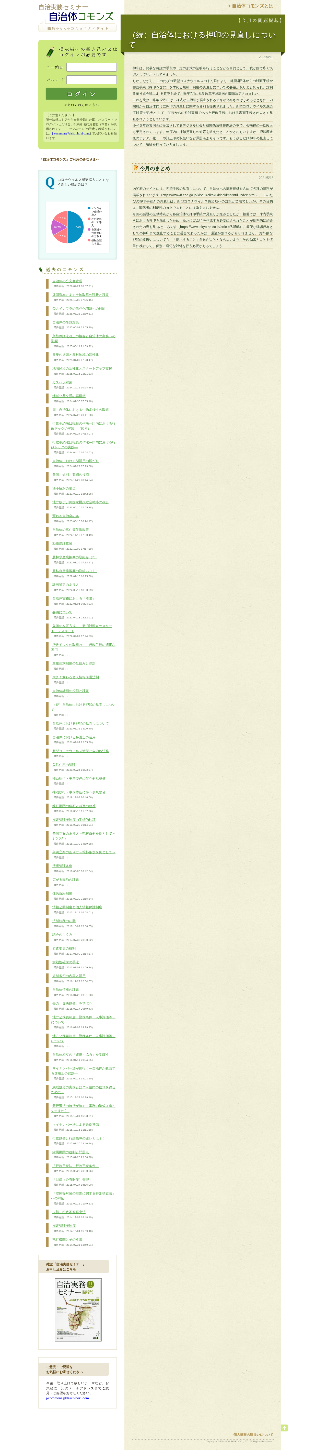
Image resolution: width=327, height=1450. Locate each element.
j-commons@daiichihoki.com (70, 133)
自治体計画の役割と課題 (70, 693)
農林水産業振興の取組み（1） (74, 573)
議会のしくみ (72, 937)
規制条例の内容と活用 (72, 978)
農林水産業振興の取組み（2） (74, 559)
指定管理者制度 (72, 1228)
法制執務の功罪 (72, 923)
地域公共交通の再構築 (72, 398)
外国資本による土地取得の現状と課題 (80, 297)
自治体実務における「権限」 (73, 601)
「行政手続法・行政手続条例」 (75, 1168)
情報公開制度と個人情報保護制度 (76, 909)
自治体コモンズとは (252, 5)
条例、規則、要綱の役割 (72, 477)
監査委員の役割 (72, 950)
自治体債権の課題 (72, 992)
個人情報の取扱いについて (253, 1435)
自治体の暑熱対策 (72, 324)
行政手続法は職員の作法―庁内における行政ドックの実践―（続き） (83, 428)
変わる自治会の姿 (72, 518)
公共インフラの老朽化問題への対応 (78, 311)
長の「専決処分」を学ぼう (73, 1005)
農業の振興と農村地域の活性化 (75, 357)
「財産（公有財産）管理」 (72, 1182)
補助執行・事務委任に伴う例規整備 (78, 781)
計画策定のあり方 (72, 587)
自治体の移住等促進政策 (72, 532)
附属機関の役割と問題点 (72, 1154)
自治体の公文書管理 (72, 283)
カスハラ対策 (72, 384)
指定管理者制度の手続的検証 (73, 822)
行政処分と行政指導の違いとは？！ (78, 1140)
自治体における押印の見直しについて (80, 726)
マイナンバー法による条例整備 (76, 1127)
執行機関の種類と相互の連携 (73, 808)
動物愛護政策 (72, 545)
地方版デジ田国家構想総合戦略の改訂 (80, 504)
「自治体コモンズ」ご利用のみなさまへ (69, 159)
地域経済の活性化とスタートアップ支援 (81, 371)
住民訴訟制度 (72, 895)
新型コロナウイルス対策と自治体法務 (80, 753)
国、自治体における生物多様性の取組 (80, 412)
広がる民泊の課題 (65, 882)
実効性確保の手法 (72, 964)
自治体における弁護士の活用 (73, 739)
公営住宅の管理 (72, 767)
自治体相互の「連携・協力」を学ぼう (81, 1057)
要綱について (72, 614)
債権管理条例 (72, 868)
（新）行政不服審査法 (72, 1214)
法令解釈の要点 (72, 490)
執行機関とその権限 (72, 1242)
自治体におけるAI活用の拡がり (75, 463)
